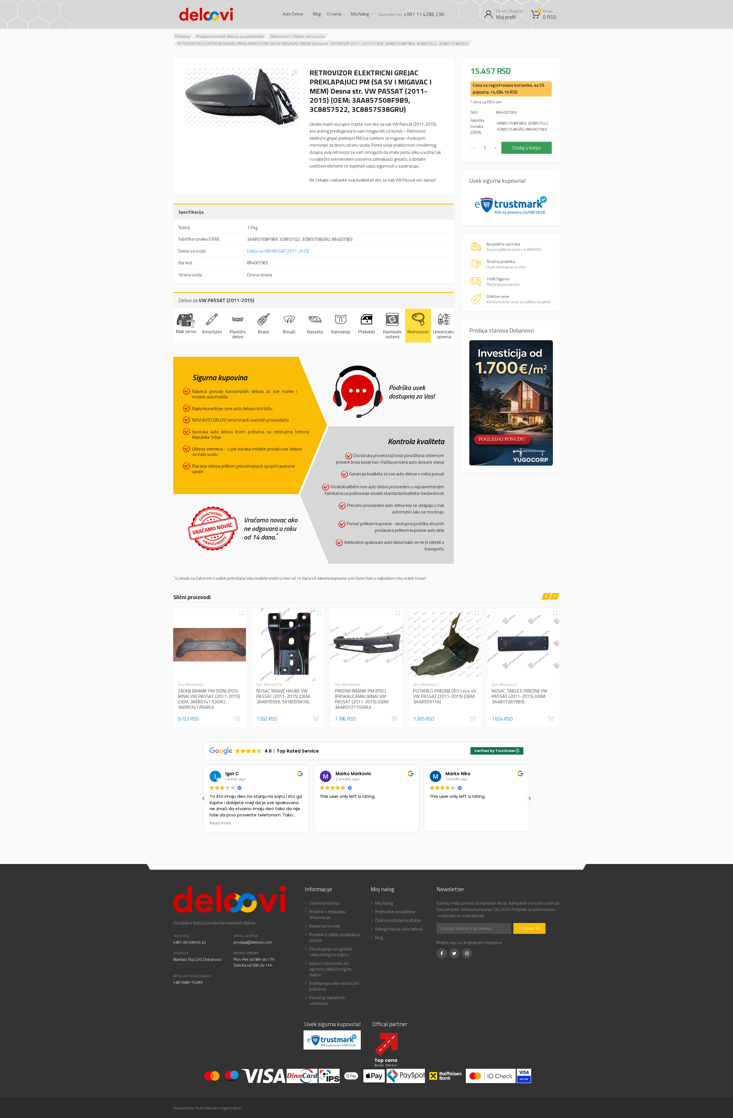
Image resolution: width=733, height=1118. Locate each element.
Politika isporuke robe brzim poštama (334, 986)
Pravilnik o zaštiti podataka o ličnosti (334, 937)
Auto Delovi (293, 14)
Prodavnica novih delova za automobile (230, 36)
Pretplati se (529, 928)
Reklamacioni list (324, 926)
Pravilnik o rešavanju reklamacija (327, 914)
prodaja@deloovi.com (253, 942)
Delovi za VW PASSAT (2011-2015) (278, 251)
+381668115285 (188, 982)
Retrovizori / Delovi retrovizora (297, 36)
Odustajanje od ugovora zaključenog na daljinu (330, 952)
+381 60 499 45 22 (189, 942)
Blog (317, 14)
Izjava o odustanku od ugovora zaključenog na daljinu (330, 969)
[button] (237, 719)
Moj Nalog (360, 14)
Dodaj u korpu (526, 147)
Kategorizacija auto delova (398, 929)
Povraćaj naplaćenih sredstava (327, 1000)
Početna (182, 36)
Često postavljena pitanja (398, 920)
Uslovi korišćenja (324, 903)
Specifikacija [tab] (191, 211)
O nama (334, 14)
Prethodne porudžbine (395, 911)
